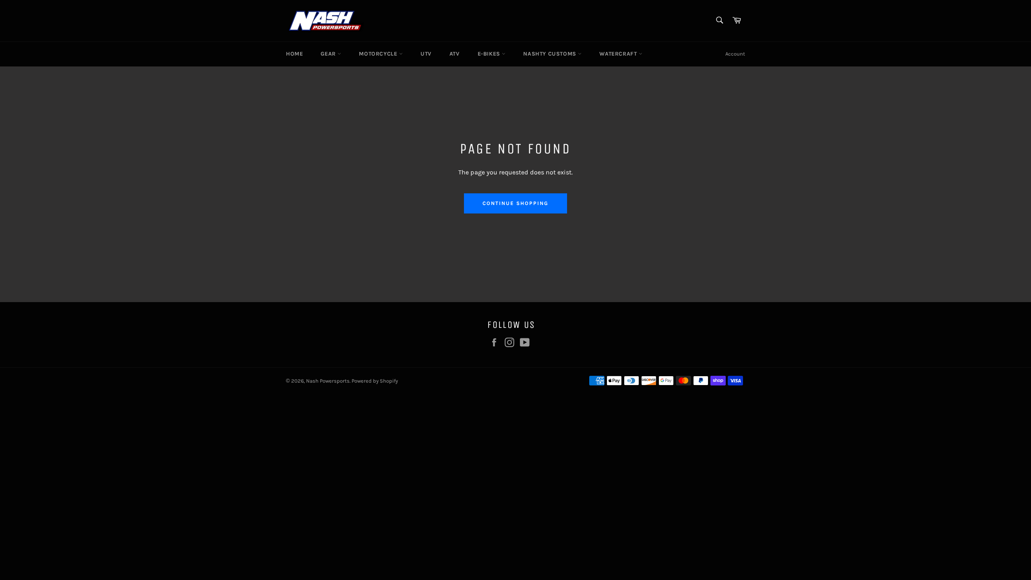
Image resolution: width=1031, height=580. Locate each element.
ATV (454, 53)
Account (735, 54)
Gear (329, 53)
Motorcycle (379, 53)
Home (294, 53)
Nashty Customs (550, 53)
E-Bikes (490, 53)
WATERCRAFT (619, 53)
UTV (426, 53)
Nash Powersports (328, 381)
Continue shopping (515, 203)
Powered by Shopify (375, 381)
